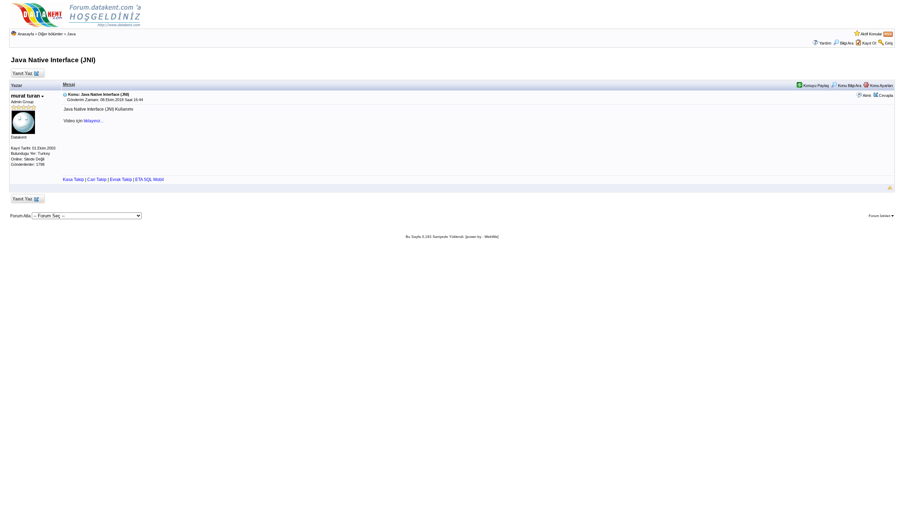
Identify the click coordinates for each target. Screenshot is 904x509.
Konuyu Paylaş (815, 85)
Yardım (825, 43)
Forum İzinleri (880, 216)
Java (71, 34)
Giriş (889, 43)
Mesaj (69, 84)
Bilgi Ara (847, 43)
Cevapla (886, 95)
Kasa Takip (73, 179)
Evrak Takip (121, 179)
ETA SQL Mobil (149, 179)
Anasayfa (26, 34)
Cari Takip (97, 179)
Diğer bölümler (50, 34)
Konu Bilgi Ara (849, 85)
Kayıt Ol (869, 43)
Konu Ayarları (881, 85)
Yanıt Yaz (22, 73)
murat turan (26, 96)
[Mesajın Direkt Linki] (65, 94)
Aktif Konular (871, 34)
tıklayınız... (93, 120)
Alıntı (867, 95)
